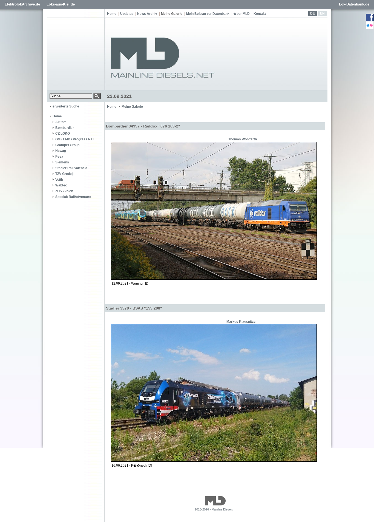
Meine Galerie (171, 14)
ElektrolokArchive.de (22, 4)
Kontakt (260, 14)
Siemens (62, 162)
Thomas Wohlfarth (242, 139)
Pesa (59, 156)
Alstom (61, 122)
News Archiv (147, 14)
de (312, 13)
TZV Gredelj (64, 174)
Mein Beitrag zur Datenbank (207, 14)
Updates (126, 14)
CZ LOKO (62, 133)
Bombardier (64, 128)
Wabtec (61, 185)
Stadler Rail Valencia (71, 168)
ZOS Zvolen (64, 191)
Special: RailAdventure (73, 197)
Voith (59, 179)
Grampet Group (67, 145)
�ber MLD (241, 14)
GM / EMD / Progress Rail (74, 139)
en (322, 13)
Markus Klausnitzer (241, 322)
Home (111, 14)
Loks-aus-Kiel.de (61, 4)
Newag (60, 151)
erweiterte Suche (66, 106)
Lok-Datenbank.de (354, 4)
